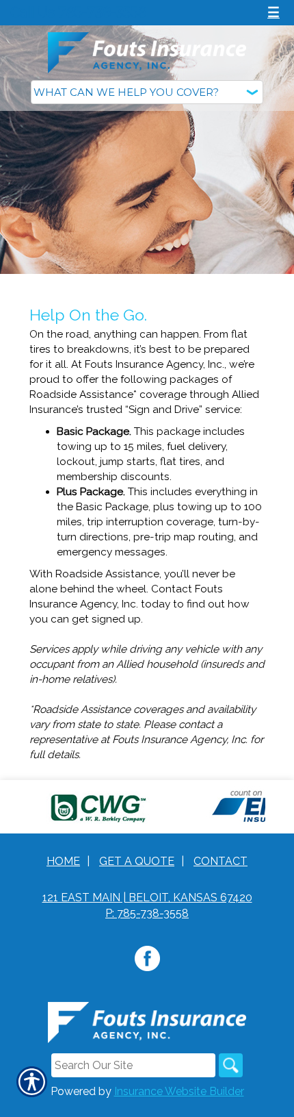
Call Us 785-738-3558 (78, 12)
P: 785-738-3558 (147, 913)
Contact (220, 861)
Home (63, 861)
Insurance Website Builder (179, 1091)
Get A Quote (136, 861)
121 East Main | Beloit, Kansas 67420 (147, 897)
